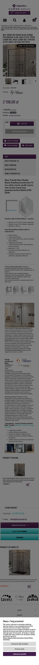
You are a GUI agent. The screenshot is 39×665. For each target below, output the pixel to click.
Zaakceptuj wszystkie (19, 654)
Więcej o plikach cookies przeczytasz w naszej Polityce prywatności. (18, 638)
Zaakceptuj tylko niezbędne (19, 644)
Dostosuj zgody (19, 649)
